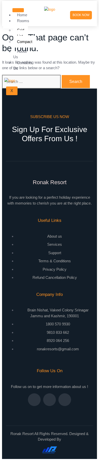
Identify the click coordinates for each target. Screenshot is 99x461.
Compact (24, 41)
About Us (20, 54)
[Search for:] (32, 81)
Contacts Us (22, 66)
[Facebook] (34, 399)
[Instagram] (49, 399)
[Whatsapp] (64, 399)
